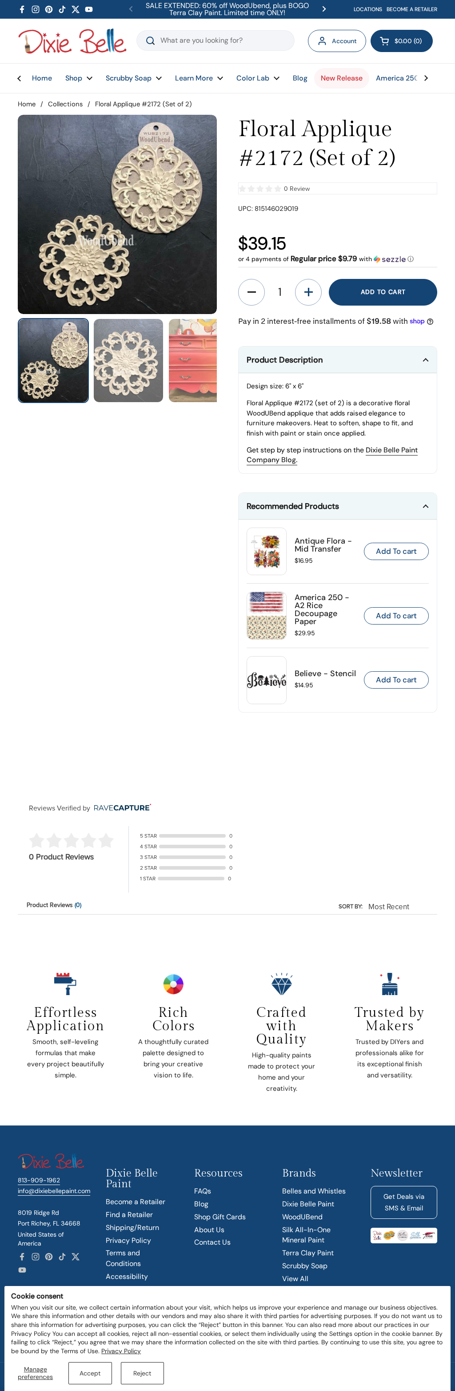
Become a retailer (412, 9)
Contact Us (212, 1242)
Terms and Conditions (123, 1258)
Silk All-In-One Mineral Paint (306, 1235)
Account (344, 41)
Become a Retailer (135, 1201)
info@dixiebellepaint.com (54, 1191)
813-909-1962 (39, 1180)
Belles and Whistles (314, 1191)
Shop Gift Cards (220, 1217)
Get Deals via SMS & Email (403, 1202)
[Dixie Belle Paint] (72, 41)
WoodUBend (302, 1217)
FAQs (202, 1191)
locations (368, 9)
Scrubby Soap (304, 1265)
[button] (402, 41)
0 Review (297, 189)
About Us (209, 1229)
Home (27, 104)
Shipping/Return (132, 1227)
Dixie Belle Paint (308, 1204)
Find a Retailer (129, 1214)
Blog (201, 1204)
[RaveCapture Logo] (120, 808)
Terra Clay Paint (308, 1253)
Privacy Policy (121, 1351)
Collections (65, 104)
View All (295, 1278)
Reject (142, 1373)
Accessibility (127, 1276)
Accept (90, 1373)
